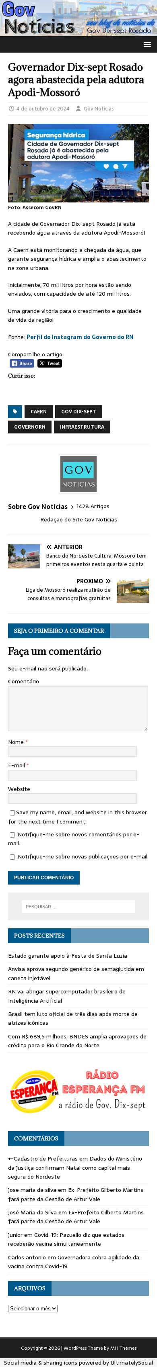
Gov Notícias (99, 108)
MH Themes (123, 1348)
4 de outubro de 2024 (43, 108)
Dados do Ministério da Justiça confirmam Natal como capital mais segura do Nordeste (75, 1167)
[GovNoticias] (78, 31)
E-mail (17, 765)
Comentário (23, 681)
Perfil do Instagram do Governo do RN (80, 337)
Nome (16, 742)
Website (19, 789)
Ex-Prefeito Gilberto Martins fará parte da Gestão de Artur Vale (75, 1194)
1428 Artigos (92, 506)
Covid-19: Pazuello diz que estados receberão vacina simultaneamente (66, 1239)
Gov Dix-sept (78, 412)
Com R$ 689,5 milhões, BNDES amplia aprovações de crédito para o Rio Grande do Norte (77, 1041)
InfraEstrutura (82, 427)
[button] (146, 44)
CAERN (39, 412)
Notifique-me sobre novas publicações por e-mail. (83, 856)
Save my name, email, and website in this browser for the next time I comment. (77, 817)
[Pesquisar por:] (78, 906)
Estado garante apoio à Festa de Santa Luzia (67, 955)
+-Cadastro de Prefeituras (43, 1158)
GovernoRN (29, 427)
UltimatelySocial (132, 1362)
